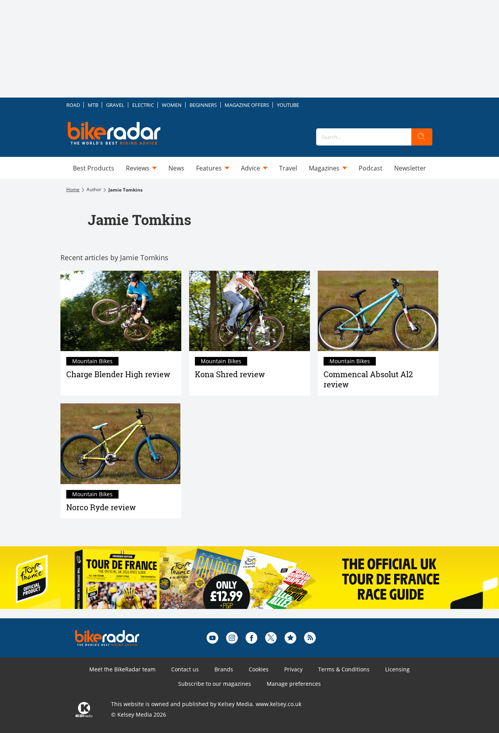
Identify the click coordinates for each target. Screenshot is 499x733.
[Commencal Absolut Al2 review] (378, 311)
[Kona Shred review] (249, 311)
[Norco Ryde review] (120, 443)
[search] (421, 137)
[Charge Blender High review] (120, 311)
